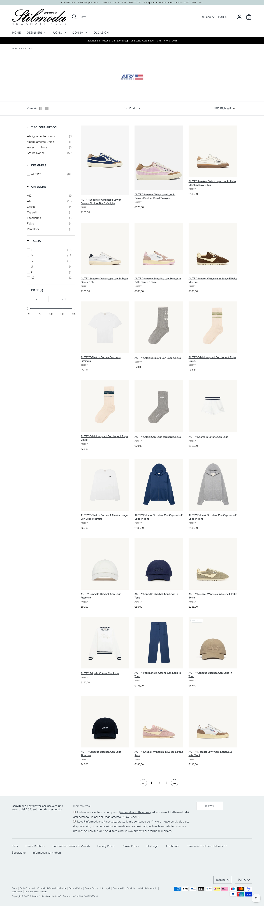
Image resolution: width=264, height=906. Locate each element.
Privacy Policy (106, 846)
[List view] (46, 108)
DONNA (78, 33)
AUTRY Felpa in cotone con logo (100, 673)
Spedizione (19, 853)
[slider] (29, 308)
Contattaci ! (173, 846)
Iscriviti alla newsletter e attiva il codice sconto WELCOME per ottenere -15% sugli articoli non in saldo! (132, 40)
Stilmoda (34, 896)
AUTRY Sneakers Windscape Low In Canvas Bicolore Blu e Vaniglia (101, 201)
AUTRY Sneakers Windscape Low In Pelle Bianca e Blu (104, 280)
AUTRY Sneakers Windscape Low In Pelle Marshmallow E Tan (212, 183)
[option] (132, 40)
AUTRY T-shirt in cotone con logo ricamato (101, 359)
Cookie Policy (130, 846)
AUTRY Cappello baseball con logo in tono (156, 595)
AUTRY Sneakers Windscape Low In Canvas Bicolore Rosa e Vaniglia (155, 196)
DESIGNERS (35, 33)
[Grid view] (41, 108)
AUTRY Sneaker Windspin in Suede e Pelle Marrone (213, 280)
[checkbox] (50, 136)
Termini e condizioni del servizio (207, 846)
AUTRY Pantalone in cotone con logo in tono (158, 674)
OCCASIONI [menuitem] (101, 33)
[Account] (239, 15)
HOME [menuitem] (16, 33)
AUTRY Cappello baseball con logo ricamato (101, 595)
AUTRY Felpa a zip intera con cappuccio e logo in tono (159, 517)
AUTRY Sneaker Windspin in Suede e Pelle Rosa (159, 753)
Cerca (15, 846)
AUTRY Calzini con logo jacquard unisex (158, 437)
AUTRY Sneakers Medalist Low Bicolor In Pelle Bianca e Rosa (158, 280)
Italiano (206, 17)
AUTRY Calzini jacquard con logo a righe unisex (212, 359)
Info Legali (152, 846)
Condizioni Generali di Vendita (71, 846)
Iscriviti (209, 806)
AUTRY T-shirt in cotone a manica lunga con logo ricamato (104, 517)
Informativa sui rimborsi (47, 853)
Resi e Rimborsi (35, 846)
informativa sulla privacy (135, 812)
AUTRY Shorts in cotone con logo (208, 437)
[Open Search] (74, 16)
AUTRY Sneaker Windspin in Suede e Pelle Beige (213, 595)
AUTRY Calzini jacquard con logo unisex (158, 358)
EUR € (222, 17)
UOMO (58, 33)
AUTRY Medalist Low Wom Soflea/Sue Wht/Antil (210, 753)
